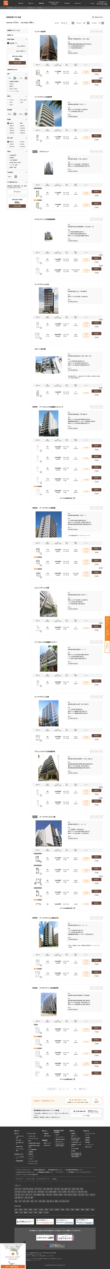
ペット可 (31, 1159)
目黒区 (46, 1209)
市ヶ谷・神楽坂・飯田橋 (51, 1191)
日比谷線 (12, 43)
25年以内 (12, 133)
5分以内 (22, 144)
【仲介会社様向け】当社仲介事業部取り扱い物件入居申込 (76, 1154)
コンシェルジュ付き (33, 1161)
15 (75, 1089)
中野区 (82, 1209)
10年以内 (22, 128)
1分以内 (22, 141)
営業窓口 (73, 1133)
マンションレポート (60, 1137)
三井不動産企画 (32, 1149)
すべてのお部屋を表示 (66, 498)
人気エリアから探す (20, 1137)
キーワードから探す (19, 1149)
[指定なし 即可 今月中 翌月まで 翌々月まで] (12, 176)
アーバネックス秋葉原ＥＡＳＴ (45, 642)
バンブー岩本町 (40, 31)
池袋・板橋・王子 (19, 1197)
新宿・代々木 (29, 1194)
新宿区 (30, 1209)
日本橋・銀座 (40, 1191)
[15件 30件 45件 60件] (101, 23)
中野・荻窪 (49, 1194)
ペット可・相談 (13, 165)
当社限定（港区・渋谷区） (34, 1143)
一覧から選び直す (20, 46)
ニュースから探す (20, 1157)
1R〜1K (12, 100)
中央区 (25, 1209)
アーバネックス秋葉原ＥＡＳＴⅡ (51, 407)
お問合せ (96, 70)
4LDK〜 (12, 105)
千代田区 (41, 1209)
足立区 (35, 1212)
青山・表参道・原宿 (48, 1189)
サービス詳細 (86, 1115)
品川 (36, 1201)
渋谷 (20, 1201)
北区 (21, 1212)
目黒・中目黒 (42, 1201)
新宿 (32, 1201)
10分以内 (12, 146)
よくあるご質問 (74, 1148)
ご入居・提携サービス (76, 1142)
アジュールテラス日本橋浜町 (44, 751)
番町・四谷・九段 (32, 1191)
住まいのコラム (59, 1141)
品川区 (51, 1209)
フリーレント (31, 1156)
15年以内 (12, 130)
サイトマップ (19, 1179)
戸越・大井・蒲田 (29, 1197)
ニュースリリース (89, 1144)
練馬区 (25, 1212)
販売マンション (47, 1143)
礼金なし (12, 84)
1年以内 (12, 125)
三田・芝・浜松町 (62, 1191)
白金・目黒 (56, 1189)
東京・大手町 (26, 1201)
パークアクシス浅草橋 (47, 508)
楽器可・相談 (13, 167)
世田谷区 (57, 1209)
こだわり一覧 (32, 1136)
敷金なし (12, 86)
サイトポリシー (60, 1172)
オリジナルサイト (95, 31)
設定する (18, 192)
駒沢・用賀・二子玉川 (84, 1194)
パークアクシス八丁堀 (47, 817)
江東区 (67, 1209)
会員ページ (74, 1136)
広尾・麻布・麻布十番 (28, 1189)
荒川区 (30, 1212)
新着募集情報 (19, 1161)
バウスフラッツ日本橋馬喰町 (44, 219)
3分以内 (12, 144)
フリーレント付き (14, 91)
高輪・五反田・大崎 (65, 1189)
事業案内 (87, 1140)
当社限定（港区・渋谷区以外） (34, 1146)
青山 (16, 1201)
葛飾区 (40, 1212)
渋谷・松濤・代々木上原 (20, 1191)
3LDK (21, 102)
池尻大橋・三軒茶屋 (57, 1194)
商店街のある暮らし (60, 1139)
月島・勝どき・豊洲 (82, 1191)
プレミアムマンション (33, 1138)
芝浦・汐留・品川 (72, 1191)
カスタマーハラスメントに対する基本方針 (27, 1174)
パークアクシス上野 (41, 697)
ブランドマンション (33, 1163)
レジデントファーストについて (90, 1134)
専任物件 (12, 157)
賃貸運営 (46, 1133)
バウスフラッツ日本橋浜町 (49, 988)
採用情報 (87, 1142)
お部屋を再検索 (17, 63)
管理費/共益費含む (14, 81)
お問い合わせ (47, 1136)
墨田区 (77, 1209)
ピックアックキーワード (43, 1179)
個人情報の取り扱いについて (55, 1170)
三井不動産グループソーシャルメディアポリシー (79, 1172)
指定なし (12, 123)
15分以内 (22, 146)
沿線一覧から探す (31, 7)
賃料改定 (31, 1154)
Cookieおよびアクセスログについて (25, 1172)
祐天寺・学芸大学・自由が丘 (70, 1194)
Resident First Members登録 (60, 1145)
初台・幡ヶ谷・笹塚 (64, 1201)
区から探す (19, 1140)
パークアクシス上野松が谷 (49, 918)
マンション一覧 (30, 1179)
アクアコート (44, 151)
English (92, 3)
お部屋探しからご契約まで (76, 1145)
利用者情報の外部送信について (45, 1172)
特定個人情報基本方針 (39, 1170)
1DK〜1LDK (23, 100)
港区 (16, 1209)
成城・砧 (93, 1194)
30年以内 (22, 133)
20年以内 (22, 130)
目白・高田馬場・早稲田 (39, 1194)
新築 (21, 123)
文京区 (35, 1209)
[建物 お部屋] (86, 23)
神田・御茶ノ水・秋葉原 (52, 1201)
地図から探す (19, 1146)
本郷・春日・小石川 (19, 1194)
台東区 (72, 1209)
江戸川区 (46, 1212)
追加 (97, 74)
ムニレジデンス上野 (41, 587)
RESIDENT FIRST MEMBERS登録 (75, 1139)
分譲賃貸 (31, 1152)
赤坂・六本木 (18, 1189)
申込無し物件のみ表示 (15, 162)
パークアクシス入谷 (41, 284)
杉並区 (92, 1209)
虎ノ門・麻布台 (38, 1189)
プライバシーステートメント (23, 1170)
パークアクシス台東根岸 (43, 97)
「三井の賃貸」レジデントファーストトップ (15, 7)
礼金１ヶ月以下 (13, 88)
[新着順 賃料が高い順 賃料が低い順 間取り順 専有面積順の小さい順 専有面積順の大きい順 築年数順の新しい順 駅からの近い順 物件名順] (67, 23)
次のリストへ (82, 1089)
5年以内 (12, 128)
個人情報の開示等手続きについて (74, 1170)
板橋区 (16, 1212)
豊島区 (87, 1209)
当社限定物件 (13, 155)
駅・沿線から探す (19, 1143)
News (57, 1134)
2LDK (11, 102)
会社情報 (87, 1137)
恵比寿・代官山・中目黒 (77, 1189)
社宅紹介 (73, 1151)
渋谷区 (20, 1209)
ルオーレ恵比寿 (40, 349)
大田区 (62, 1209)
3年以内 (22, 125)
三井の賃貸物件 (13, 160)
